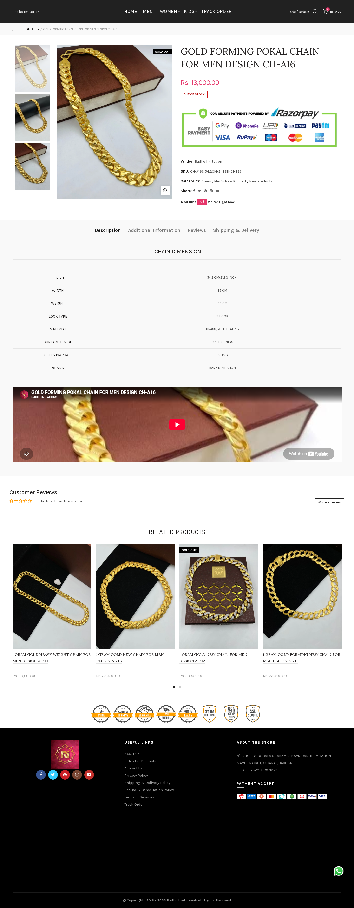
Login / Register (299, 11)
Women (168, 11)
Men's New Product (230, 181)
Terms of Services (139, 797)
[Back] (16, 29)
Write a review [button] (330, 502)
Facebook (41, 775)
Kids (189, 11)
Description (108, 230)
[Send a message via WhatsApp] (338, 871)
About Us (132, 754)
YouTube (89, 775)
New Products (261, 181)
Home (130, 11)
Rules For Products (140, 761)
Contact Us (134, 768)
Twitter (53, 775)
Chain (206, 181)
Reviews (197, 230)
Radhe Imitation (26, 11)
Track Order (216, 11)
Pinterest (65, 775)
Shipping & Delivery (236, 230)
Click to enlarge (165, 190)
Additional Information (154, 230)
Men (148, 11)
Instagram (77, 775)
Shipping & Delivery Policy (147, 783)
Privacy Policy (136, 775)
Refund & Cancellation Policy (149, 790)
